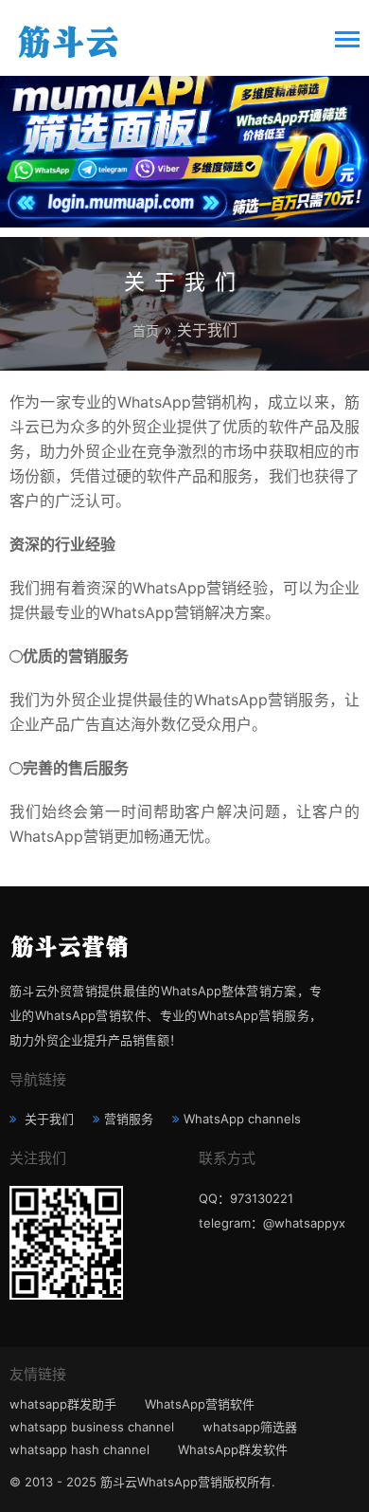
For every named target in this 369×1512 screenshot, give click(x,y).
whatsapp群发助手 (62, 1404)
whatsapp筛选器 (249, 1426)
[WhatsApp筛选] (184, 146)
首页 (145, 330)
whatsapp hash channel (79, 1449)
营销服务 (128, 1118)
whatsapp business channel (91, 1426)
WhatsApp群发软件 (233, 1449)
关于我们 (47, 1118)
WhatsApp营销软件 (200, 1404)
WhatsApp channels (242, 1118)
